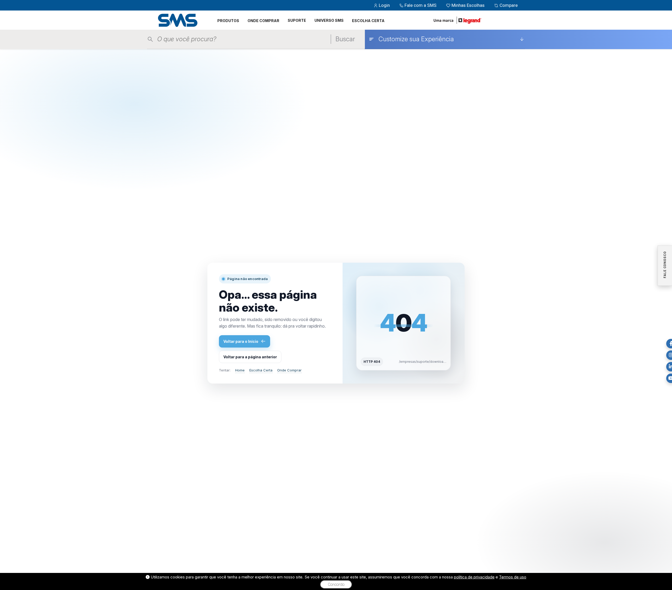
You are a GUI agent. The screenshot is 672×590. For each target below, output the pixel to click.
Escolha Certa (260, 370)
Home (240, 370)
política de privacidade (474, 577)
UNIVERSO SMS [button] (329, 20)
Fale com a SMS (420, 5)
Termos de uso (512, 577)
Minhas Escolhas (468, 5)
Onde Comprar (289, 370)
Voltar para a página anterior (250, 357)
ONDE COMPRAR (263, 20)
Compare (508, 5)
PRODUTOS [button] (228, 20)
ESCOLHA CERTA (368, 20)
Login (384, 5)
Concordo (336, 584)
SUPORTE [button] (297, 20)
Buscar (345, 39)
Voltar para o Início (240, 341)
